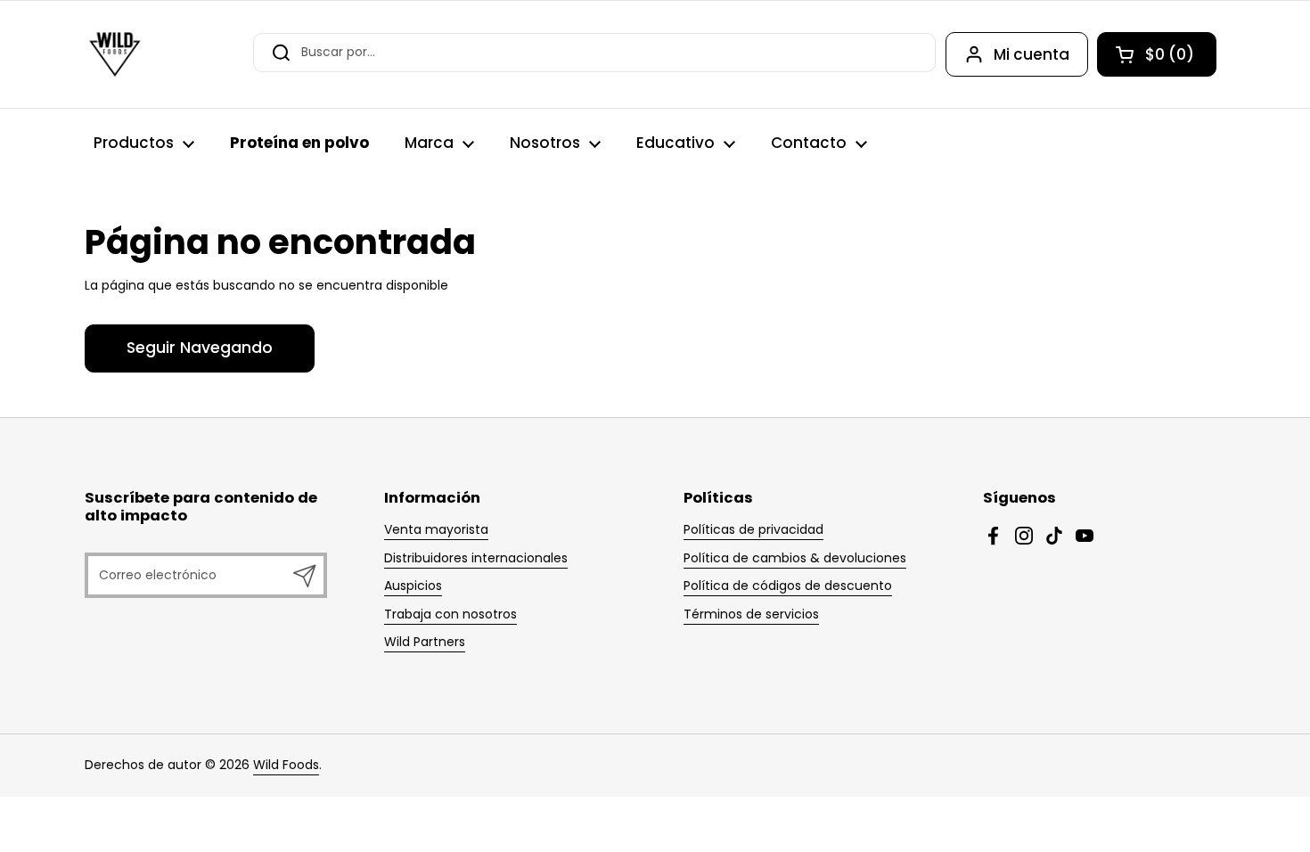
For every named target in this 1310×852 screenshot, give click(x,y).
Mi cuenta (1031, 54)
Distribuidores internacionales (476, 558)
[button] (1156, 54)
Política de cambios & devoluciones (795, 558)
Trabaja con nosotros (450, 614)
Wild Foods (286, 765)
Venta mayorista (436, 529)
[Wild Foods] (115, 54)
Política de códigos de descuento (788, 585)
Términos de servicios (751, 614)
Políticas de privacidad (753, 529)
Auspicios (413, 585)
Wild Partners (424, 642)
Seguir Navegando (200, 347)
